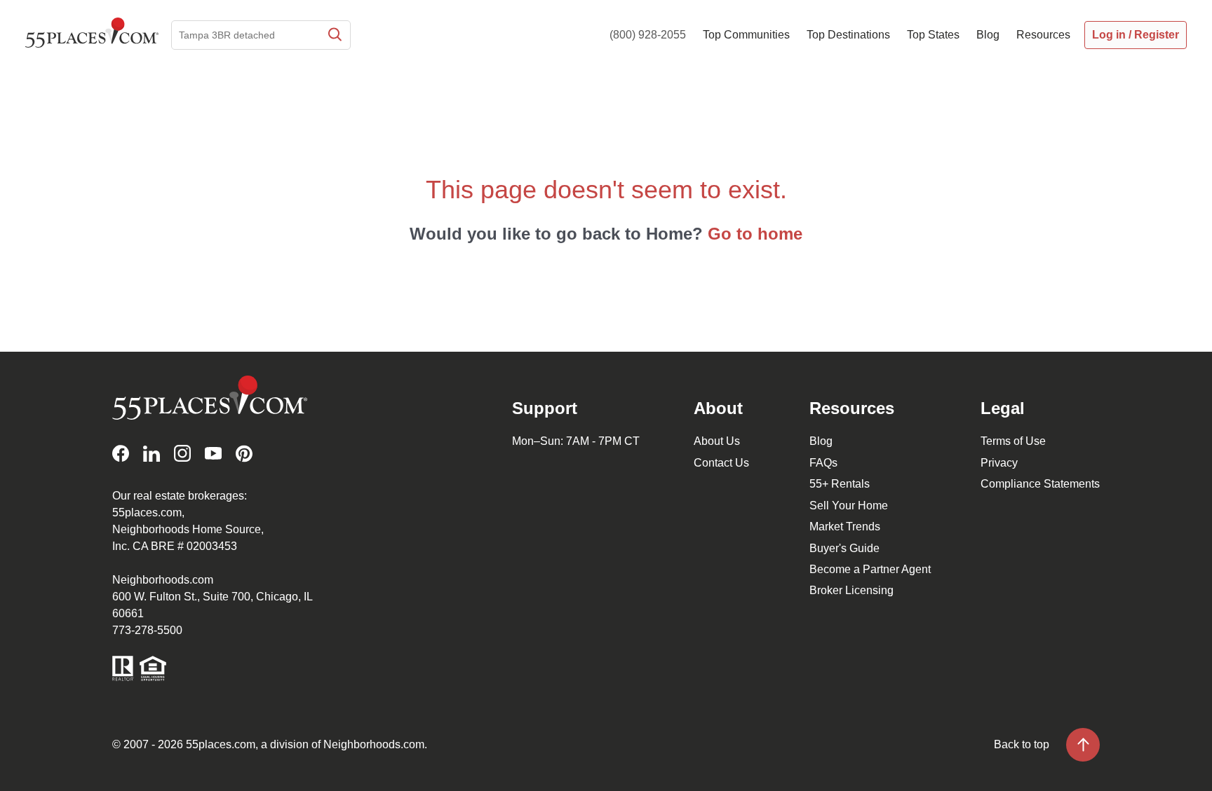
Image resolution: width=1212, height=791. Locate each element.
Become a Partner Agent (870, 569)
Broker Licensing (851, 590)
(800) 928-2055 (648, 35)
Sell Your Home (848, 505)
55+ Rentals (839, 484)
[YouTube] (213, 453)
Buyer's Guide (844, 548)
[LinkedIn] (151, 453)
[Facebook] (120, 453)
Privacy (999, 463)
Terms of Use (1013, 441)
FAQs (823, 463)
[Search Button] (333, 35)
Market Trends (844, 526)
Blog (821, 441)
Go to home (755, 233)
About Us (717, 441)
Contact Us (721, 463)
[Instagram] (182, 453)
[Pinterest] (244, 453)
